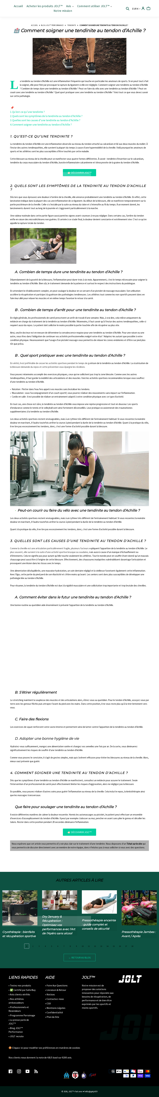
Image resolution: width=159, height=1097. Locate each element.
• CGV (48, 1003)
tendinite (71, 25)
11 (89, 946)
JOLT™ (71, 1091)
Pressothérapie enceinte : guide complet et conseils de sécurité (99, 924)
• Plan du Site (52, 1016)
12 (95, 946)
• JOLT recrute (16, 1036)
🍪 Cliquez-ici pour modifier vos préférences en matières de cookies (44, 1047)
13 (101, 946)
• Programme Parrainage (22, 1015)
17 (126, 946)
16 (120, 946)
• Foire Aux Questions (56, 985)
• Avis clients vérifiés (19, 994)
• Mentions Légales (55, 1007)
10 (83, 946)
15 (114, 946)
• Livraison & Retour (55, 989)
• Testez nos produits (20, 985)
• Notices (50, 994)
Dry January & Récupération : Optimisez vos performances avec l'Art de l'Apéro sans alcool (58, 925)
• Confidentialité (54, 1012)
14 (107, 946)
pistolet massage (69, 340)
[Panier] (148, 8)
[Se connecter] (143, 8)
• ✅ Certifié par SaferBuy (22, 989)
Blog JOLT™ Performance (52, 25)
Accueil (34, 25)
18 (132, 946)
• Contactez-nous (54, 998)
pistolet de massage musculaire (110, 290)
